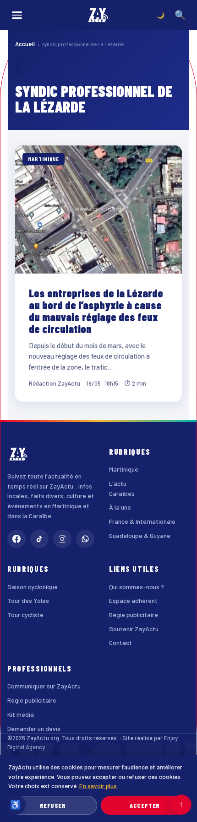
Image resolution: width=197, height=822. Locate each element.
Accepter (144, 805)
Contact (120, 642)
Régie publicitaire (133, 614)
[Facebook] (16, 539)
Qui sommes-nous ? (136, 587)
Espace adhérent (133, 600)
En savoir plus (98, 786)
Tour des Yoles (28, 600)
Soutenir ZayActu (134, 629)
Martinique (123, 469)
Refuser (53, 805)
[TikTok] (39, 539)
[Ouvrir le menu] (17, 15)
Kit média (20, 714)
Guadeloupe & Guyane (139, 535)
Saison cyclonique (32, 587)
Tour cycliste (25, 614)
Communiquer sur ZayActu (44, 686)
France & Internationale (142, 521)
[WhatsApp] (85, 539)
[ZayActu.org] (98, 15)
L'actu (117, 483)
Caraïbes (122, 493)
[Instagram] (62, 539)
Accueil (25, 44)
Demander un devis (33, 728)
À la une (120, 507)
